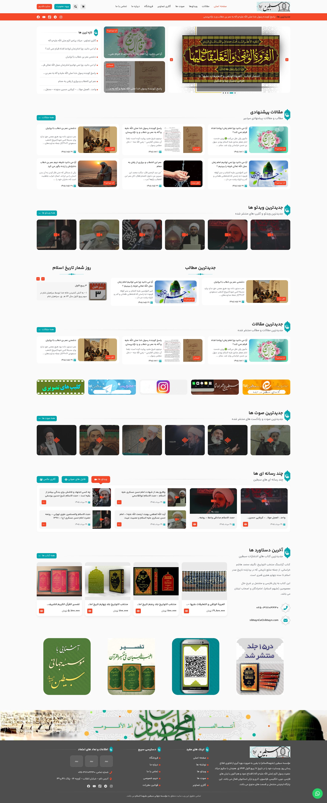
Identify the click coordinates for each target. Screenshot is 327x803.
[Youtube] (43, 17)
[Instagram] (60, 17)
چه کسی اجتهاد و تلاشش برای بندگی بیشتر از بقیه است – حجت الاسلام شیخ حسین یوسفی (67, 494)
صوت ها (180, 7)
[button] (286, 59)
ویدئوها (193, 7)
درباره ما (135, 7)
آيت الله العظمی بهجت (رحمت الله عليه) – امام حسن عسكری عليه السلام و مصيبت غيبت (142, 516)
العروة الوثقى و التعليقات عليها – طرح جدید (206, 604)
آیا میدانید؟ (112, 30)
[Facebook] (38, 17)
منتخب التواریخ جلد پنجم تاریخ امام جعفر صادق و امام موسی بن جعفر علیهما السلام (156, 604)
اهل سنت (110, 148)
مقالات (205, 7)
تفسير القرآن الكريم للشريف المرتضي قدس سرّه (64, 604)
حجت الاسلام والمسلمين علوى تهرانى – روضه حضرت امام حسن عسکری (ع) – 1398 (67, 516)
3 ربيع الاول (81, 286)
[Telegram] (55, 17)
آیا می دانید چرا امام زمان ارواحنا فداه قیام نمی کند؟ (136, 54)
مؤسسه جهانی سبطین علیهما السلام (151, 796)
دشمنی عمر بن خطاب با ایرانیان (61, 128)
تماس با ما (121, 7)
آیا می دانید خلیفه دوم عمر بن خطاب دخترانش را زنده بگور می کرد (58, 164)
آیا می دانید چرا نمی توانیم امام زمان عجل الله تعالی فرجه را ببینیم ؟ (229, 164)
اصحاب (110, 65)
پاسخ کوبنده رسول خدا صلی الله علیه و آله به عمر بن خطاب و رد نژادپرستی (135, 89)
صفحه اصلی (220, 7)
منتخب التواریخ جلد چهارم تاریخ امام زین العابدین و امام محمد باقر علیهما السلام (108, 604)
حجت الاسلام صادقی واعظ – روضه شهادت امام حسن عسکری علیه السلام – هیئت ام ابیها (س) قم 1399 (214, 518)
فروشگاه (148, 7)
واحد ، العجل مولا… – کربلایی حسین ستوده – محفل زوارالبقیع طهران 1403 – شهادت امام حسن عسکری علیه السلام (264, 518)
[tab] (100, 479)
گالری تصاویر (164, 7)
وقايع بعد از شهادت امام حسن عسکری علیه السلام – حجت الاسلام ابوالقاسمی (143, 494)
